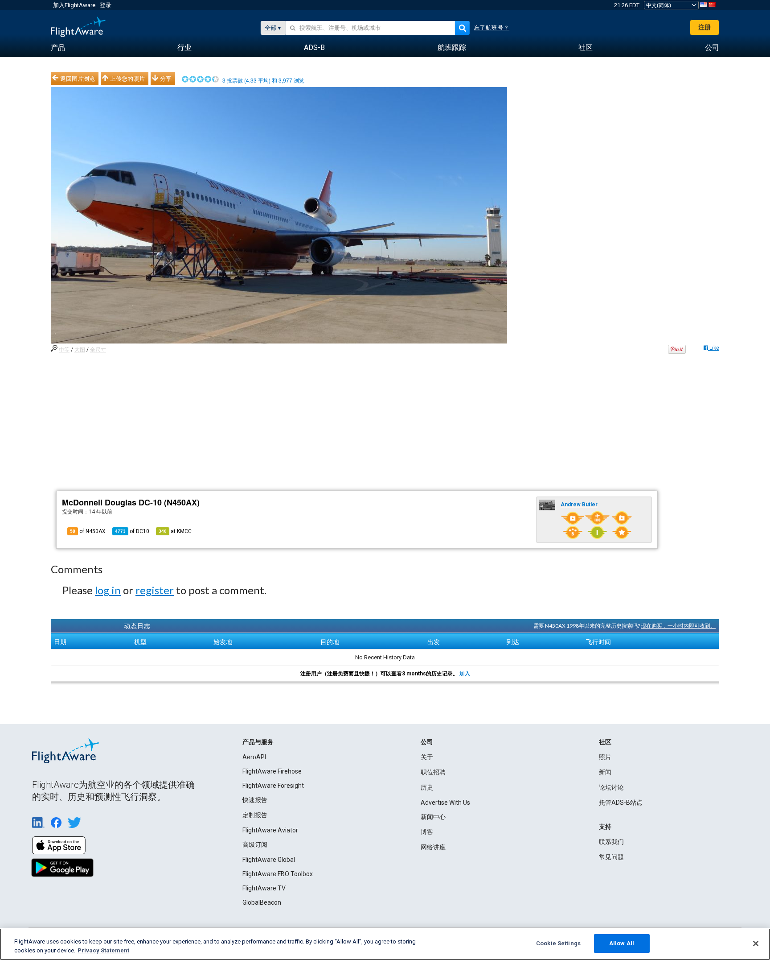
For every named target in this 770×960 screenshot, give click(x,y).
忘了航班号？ (491, 28)
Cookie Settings (558, 943)
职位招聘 (433, 772)
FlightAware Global (268, 859)
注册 (704, 27)
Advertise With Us (445, 802)
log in (108, 589)
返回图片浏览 (77, 78)
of (132, 531)
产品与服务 (258, 741)
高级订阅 (254, 844)
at (175, 531)
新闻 (605, 772)
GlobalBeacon (261, 902)
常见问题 (611, 857)
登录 (105, 5)
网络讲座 (433, 847)
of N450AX (88, 531)
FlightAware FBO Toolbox (277, 873)
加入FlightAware (74, 5)
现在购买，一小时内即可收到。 (678, 625)
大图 (79, 350)
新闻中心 (433, 816)
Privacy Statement (103, 950)
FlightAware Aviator (270, 830)
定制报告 (254, 815)
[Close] (756, 943)
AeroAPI (254, 757)
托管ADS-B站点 (621, 802)
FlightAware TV (264, 888)
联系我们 (611, 841)
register (154, 589)
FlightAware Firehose (272, 771)
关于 (427, 757)
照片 (605, 757)
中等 (64, 350)
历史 (427, 787)
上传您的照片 (127, 78)
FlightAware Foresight (273, 785)
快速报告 (254, 799)
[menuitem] (58, 47)
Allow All (621, 943)
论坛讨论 (611, 787)
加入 (464, 673)
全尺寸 (98, 350)
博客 (427, 832)
